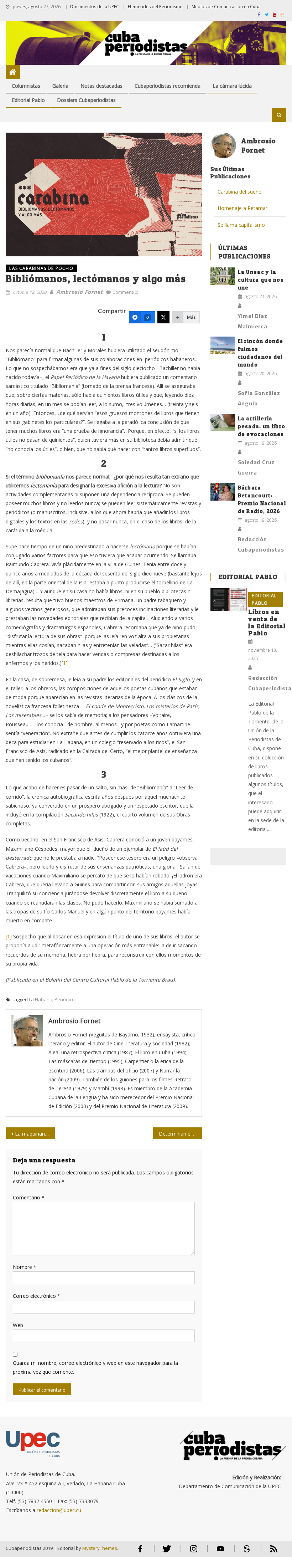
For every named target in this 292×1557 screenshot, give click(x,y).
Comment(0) (125, 292)
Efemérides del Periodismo (155, 7)
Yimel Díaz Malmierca (252, 321)
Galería (60, 85)
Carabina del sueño (240, 191)
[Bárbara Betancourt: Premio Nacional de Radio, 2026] (222, 492)
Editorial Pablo (28, 100)
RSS (269, 1551)
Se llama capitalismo (241, 224)
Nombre (24, 1267)
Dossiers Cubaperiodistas (86, 100)
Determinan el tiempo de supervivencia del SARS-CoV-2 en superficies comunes (180, 1133)
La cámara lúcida (232, 85)
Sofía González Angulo (259, 398)
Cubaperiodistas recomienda (167, 85)
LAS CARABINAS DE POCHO (41, 268)
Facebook (140, 1551)
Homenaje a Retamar (242, 208)
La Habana (40, 999)
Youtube (220, 1551)
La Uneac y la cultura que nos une (261, 279)
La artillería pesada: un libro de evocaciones (262, 426)
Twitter (165, 1551)
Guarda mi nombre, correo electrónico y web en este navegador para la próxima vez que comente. (95, 1367)
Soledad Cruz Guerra (256, 467)
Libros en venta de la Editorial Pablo (267, 622)
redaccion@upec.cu (59, 1510)
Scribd (245, 1551)
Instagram (194, 1551)
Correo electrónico (36, 1295)
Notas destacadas (101, 85)
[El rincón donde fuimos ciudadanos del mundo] (222, 345)
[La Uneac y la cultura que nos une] (222, 276)
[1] (65, 663)
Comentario (29, 1197)
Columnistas (26, 85)
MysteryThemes (99, 1548)
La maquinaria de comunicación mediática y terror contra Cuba (35, 1133)
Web (18, 1325)
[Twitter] (163, 317)
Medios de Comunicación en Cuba (226, 7)
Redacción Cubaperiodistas (261, 544)
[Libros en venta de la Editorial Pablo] (228, 599)
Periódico (64, 999)
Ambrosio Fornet (79, 291)
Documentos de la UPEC (94, 7)
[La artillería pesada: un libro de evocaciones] (222, 422)
